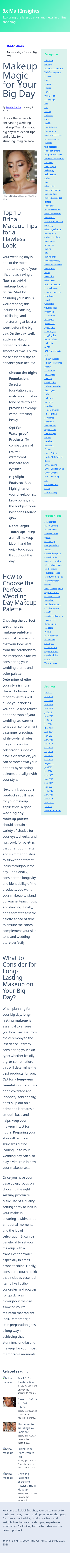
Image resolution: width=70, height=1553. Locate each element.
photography (50, 233)
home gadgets (50, 194)
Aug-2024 (48, 732)
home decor (49, 241)
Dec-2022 (48, 755)
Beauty (20, 45)
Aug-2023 (48, 751)
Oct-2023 (48, 747)
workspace (49, 245)
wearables (49, 304)
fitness (47, 182)
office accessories (52, 213)
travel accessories (52, 209)
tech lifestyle (50, 433)
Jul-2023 (48, 720)
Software (48, 115)
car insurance (50, 647)
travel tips (48, 406)
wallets (47, 437)
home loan (49, 600)
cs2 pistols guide (51, 608)
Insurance (49, 84)
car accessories (51, 139)
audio (46, 178)
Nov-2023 (48, 716)
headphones (50, 425)
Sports (47, 80)
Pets (46, 103)
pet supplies (49, 374)
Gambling (48, 225)
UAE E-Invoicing (51, 476)
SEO (46, 107)
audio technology (52, 237)
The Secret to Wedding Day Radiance (26, 1428)
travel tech (49, 441)
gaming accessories (53, 135)
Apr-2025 (48, 794)
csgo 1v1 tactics (51, 592)
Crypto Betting (50, 472)
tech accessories (52, 146)
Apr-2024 (48, 700)
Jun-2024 (48, 724)
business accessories (54, 158)
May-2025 (49, 802)
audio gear (49, 205)
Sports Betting (50, 453)
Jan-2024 (48, 771)
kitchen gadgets (51, 358)
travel (47, 300)
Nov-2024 (48, 743)
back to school (50, 339)
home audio (49, 268)
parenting (48, 402)
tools (46, 394)
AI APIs (47, 347)
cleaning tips (50, 382)
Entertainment (50, 127)
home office (49, 217)
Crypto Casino (50, 465)
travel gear (49, 296)
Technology (49, 99)
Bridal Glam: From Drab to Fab (26, 1453)
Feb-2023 (48, 704)
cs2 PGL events (51, 525)
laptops (47, 201)
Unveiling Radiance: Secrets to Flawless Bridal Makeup (27, 1481)
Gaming (48, 64)
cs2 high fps (49, 541)
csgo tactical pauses (53, 616)
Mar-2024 (48, 786)
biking (47, 272)
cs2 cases (48, 627)
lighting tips (49, 327)
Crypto (47, 449)
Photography (50, 131)
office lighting (50, 413)
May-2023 (49, 763)
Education (48, 60)
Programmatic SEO (53, 154)
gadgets (48, 143)
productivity (49, 323)
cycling (47, 631)
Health (47, 123)
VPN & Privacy (50, 492)
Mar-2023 (48, 779)
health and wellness (53, 264)
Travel (47, 91)
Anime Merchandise (53, 221)
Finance (47, 76)
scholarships (50, 521)
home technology (52, 260)
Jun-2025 (48, 806)
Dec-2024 (48, 696)
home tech (49, 445)
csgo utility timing (52, 557)
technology (49, 170)
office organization (52, 229)
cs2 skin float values (53, 565)
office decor (49, 280)
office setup (49, 186)
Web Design (49, 95)
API (46, 480)
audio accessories (52, 386)
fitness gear (49, 390)
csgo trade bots (51, 651)
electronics (49, 421)
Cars (46, 119)
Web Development (52, 72)
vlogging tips (50, 335)
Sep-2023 (48, 775)
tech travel (49, 398)
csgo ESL (48, 612)
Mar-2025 (48, 798)
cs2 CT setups (50, 569)
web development (52, 604)
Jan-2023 (48, 767)
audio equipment (52, 150)
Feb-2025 (48, 790)
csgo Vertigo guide (52, 553)
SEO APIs (48, 162)
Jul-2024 (48, 712)
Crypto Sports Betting (54, 468)
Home (10, 45)
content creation (51, 410)
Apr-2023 (48, 739)
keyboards (49, 417)
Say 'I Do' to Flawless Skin (26, 1380)
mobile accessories (53, 197)
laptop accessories (52, 284)
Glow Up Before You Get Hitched (27, 1403)
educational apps (52, 572)
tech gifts (48, 343)
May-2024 (49, 735)
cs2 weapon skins (52, 596)
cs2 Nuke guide (51, 635)
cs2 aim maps (50, 529)
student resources (52, 292)
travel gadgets (50, 307)
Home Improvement (53, 68)
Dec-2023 (48, 728)
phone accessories (52, 190)
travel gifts (49, 319)
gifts (46, 252)
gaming (47, 249)
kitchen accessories (53, 362)
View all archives (52, 810)
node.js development (53, 588)
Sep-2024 (48, 783)
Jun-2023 (48, 692)
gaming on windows (53, 561)
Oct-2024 (48, 759)
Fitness (47, 88)
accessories (49, 370)
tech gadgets (50, 166)
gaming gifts (50, 256)
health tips (49, 276)
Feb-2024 (48, 708)
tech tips (48, 378)
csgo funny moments (53, 576)
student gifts (50, 331)
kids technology (51, 288)
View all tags (50, 663)
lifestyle (47, 366)
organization (50, 429)
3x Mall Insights (21, 10)
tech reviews (50, 174)
